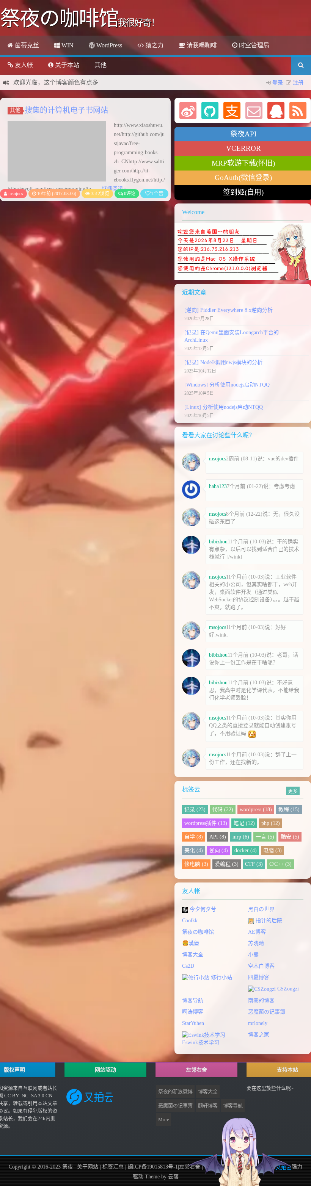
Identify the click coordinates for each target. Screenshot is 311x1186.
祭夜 (67, 1167)
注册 (298, 83)
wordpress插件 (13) (205, 823)
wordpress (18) (256, 809)
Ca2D (188, 966)
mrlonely (257, 1023)
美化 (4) (193, 850)
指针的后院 (268, 920)
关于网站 (87, 1167)
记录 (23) (195, 809)
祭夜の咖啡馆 (198, 932)
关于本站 (66, 65)
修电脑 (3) (196, 864)
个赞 (157, 193)
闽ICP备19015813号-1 (152, 1167)
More (163, 1119)
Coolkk (190, 920)
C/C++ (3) (280, 864)
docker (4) (245, 850)
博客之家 (258, 1034)
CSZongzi (287, 989)
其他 (100, 65)
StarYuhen (193, 1023)
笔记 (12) (244, 823)
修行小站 (220, 977)
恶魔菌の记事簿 (266, 1012)
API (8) (217, 837)
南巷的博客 (261, 1000)
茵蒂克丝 (26, 45)
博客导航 (192, 1000)
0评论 (129, 193)
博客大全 (192, 955)
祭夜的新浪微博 (175, 1091)
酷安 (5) (290, 837)
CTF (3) (254, 864)
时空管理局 (253, 45)
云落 (173, 1177)
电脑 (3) (272, 850)
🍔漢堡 (190, 943)
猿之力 (153, 45)
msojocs (15, 193)
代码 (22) (222, 809)
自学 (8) (193, 837)
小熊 (253, 955)
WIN (67, 45)
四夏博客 (258, 977)
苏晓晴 (256, 943)
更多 (293, 790)
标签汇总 (113, 1167)
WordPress (108, 45)
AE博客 (257, 932)
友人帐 (23, 65)
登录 (277, 83)
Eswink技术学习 (200, 1042)
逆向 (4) (218, 850)
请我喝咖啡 (201, 45)
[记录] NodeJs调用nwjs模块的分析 (223, 362)
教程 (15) (289, 809)
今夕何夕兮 (202, 909)
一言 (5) (265, 837)
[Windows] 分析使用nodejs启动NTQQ (227, 385)
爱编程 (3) (227, 864)
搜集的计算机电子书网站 (66, 110)
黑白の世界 (261, 909)
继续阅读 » (114, 189)
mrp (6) (240, 837)
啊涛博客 (192, 1012)
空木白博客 (261, 966)
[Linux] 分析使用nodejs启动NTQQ (223, 407)
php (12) (270, 823)
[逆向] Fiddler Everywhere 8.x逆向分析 (228, 310)
